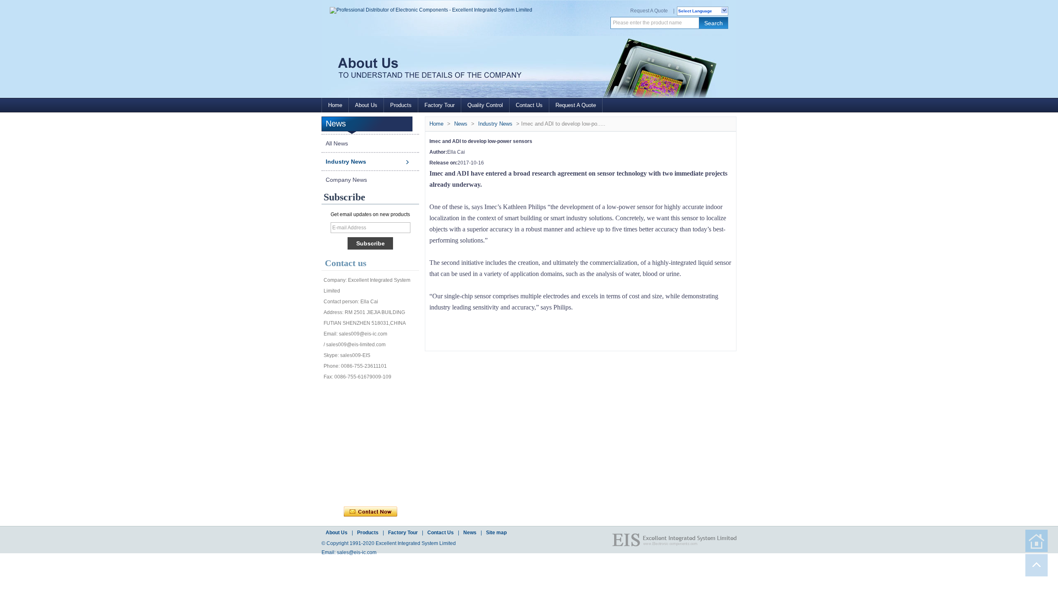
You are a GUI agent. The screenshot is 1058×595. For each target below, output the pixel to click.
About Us (366, 105)
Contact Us (529, 105)
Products (401, 105)
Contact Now (370, 512)
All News (337, 143)
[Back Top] (1036, 565)
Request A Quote (649, 11)
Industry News (346, 161)
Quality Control (485, 105)
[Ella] (350, 475)
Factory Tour (439, 105)
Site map (496, 533)
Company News (346, 179)
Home (335, 105)
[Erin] (387, 392)
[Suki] (405, 475)
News (460, 124)
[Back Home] (1036, 541)
